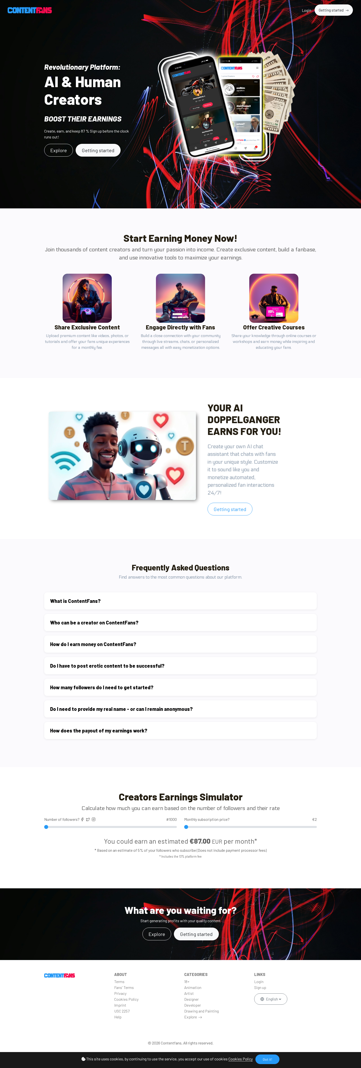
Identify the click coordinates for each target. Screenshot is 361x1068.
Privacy (120, 993)
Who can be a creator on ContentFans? (94, 622)
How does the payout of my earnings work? (98, 730)
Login (306, 10)
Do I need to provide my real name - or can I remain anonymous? (121, 709)
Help (118, 1016)
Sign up (260, 987)
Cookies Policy (240, 1058)
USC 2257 (122, 1011)
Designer (191, 999)
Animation (192, 987)
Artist (189, 993)
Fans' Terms (124, 987)
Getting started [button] (196, 934)
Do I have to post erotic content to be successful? (107, 666)
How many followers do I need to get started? (101, 687)
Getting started (331, 10)
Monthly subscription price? (250, 819)
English (272, 999)
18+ (186, 981)
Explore (190, 1016)
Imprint (120, 1005)
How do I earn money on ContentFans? (93, 644)
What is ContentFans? (75, 601)
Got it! (267, 1059)
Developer (192, 1005)
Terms (119, 981)
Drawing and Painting (201, 1011)
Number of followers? (110, 819)
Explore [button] (58, 150)
